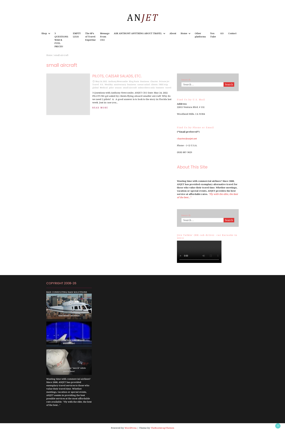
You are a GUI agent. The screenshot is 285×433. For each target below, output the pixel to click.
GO (222, 33)
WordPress (131, 427)
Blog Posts (134, 81)
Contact (232, 33)
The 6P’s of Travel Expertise (90, 36)
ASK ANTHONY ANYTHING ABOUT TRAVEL (138, 33)
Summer (160, 87)
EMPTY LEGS (77, 35)
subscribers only (146, 87)
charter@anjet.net (187, 138)
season (118, 87)
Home (184, 33)
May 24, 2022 (101, 81)
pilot (111, 87)
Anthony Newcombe (118, 81)
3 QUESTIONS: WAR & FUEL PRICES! (61, 40)
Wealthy (109, 84)
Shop (44, 33)
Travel (95, 84)
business (131, 84)
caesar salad (143, 84)
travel (168, 87)
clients (154, 84)
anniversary (120, 84)
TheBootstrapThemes (162, 427)
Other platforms (200, 35)
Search (229, 84)
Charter (154, 81)
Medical (104, 87)
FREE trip (163, 84)
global (95, 87)
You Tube (213, 35)
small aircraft (130, 87)
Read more (100, 107)
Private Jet (164, 81)
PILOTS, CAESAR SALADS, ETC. (117, 76)
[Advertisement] (24, 3)
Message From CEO (104, 36)
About (173, 33)
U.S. (101, 84)
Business (144, 81)
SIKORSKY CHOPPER (69, 315)
